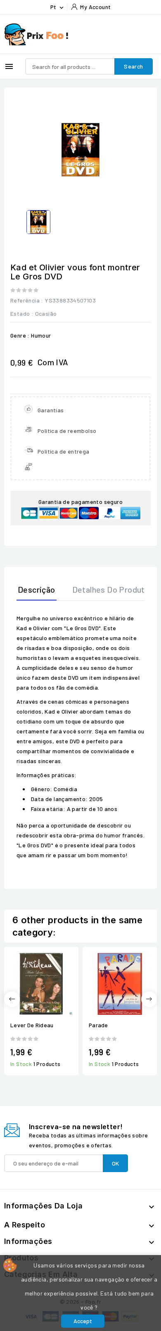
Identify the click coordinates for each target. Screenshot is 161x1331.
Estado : (21, 313)
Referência (25, 300)
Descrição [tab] (36, 589)
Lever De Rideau (32, 1024)
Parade (98, 1024)
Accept (82, 1320)
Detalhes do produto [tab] (111, 589)
